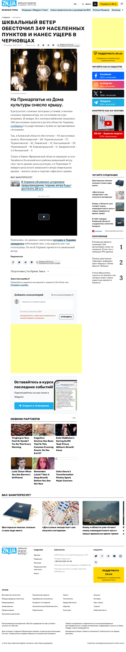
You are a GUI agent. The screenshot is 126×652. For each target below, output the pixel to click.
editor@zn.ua (59, 571)
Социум (97, 595)
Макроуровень (8, 603)
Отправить (66, 317)
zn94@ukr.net (85, 565)
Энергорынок (7, 606)
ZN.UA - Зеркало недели (108, 133)
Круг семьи (98, 603)
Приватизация (8, 610)
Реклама (37, 563)
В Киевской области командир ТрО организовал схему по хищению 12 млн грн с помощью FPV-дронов (102, 247)
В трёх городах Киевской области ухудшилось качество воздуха (102, 222)
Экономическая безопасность (45, 606)
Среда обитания (70, 603)
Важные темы (10, 10)
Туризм (97, 606)
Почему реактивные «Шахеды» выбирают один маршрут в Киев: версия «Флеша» (102, 262)
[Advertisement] (46, 348)
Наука (65, 595)
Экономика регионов (11, 614)
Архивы (37, 555)
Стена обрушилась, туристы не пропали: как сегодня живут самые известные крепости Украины (104, 278)
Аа (95, 4)
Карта (36, 573)
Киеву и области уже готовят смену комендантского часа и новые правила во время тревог (103, 208)
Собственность (100, 610)
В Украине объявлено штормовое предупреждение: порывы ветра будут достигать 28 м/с (46, 185)
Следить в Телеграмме (36, 405)
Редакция (38, 559)
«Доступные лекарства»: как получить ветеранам (102, 194)
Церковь (66, 606)
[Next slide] (122, 10)
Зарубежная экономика (42, 599)
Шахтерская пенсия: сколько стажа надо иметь (102, 183)
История (97, 599)
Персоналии (37, 610)
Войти (88, 4)
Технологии (68, 599)
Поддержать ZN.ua (108, 4)
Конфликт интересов (41, 603)
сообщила (17, 125)
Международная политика (13, 599)
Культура (67, 610)
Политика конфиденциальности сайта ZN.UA (105, 643)
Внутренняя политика (11, 595)
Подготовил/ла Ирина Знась (28, 271)
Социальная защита (40, 595)
